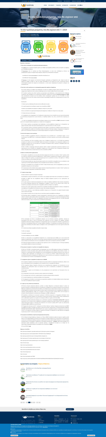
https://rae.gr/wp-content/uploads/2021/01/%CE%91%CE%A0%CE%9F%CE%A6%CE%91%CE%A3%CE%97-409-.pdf (41, 358)
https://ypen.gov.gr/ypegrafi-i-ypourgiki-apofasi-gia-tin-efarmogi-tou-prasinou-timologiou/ (37, 331)
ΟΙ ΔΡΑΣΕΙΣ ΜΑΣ (73, 5)
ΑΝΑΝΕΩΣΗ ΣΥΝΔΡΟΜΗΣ (77, 1)
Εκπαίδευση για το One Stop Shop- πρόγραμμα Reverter (38, 368)
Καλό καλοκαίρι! (79, 36)
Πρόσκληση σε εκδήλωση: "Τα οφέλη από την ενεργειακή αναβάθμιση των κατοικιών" (45, 375)
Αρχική (49, 26)
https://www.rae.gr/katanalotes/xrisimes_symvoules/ (30, 347)
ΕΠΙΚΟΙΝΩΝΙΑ (80, 5)
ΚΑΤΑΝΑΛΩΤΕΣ (65, 5)
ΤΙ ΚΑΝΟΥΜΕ (58, 5)
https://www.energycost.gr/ (25, 351)
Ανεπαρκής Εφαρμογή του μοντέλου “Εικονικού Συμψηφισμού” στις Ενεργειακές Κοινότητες (47, 395)
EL (83, 1)
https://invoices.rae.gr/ (49, 164)
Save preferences (14, 435)
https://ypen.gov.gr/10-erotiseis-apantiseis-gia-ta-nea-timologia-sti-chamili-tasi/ (35, 338)
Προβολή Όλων (77, 66)
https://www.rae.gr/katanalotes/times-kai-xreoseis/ (30, 349)
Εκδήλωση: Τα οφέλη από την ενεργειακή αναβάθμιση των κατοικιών (41, 388)
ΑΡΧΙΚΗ (45, 5)
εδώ (30, 326)
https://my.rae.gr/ (23, 354)
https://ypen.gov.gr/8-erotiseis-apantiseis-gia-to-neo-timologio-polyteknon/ (34, 340)
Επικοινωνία (69, 409)
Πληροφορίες (45, 427)
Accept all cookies (91, 435)
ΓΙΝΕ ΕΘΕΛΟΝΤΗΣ (69, 1)
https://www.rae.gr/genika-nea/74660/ (27, 356)
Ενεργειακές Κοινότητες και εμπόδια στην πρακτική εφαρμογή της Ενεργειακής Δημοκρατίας (47, 381)
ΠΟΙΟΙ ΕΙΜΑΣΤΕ (51, 5)
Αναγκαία (13, 428)
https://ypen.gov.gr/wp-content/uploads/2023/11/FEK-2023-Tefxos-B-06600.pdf (35, 333)
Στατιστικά (14, 432)
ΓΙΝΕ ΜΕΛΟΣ (63, 1)
